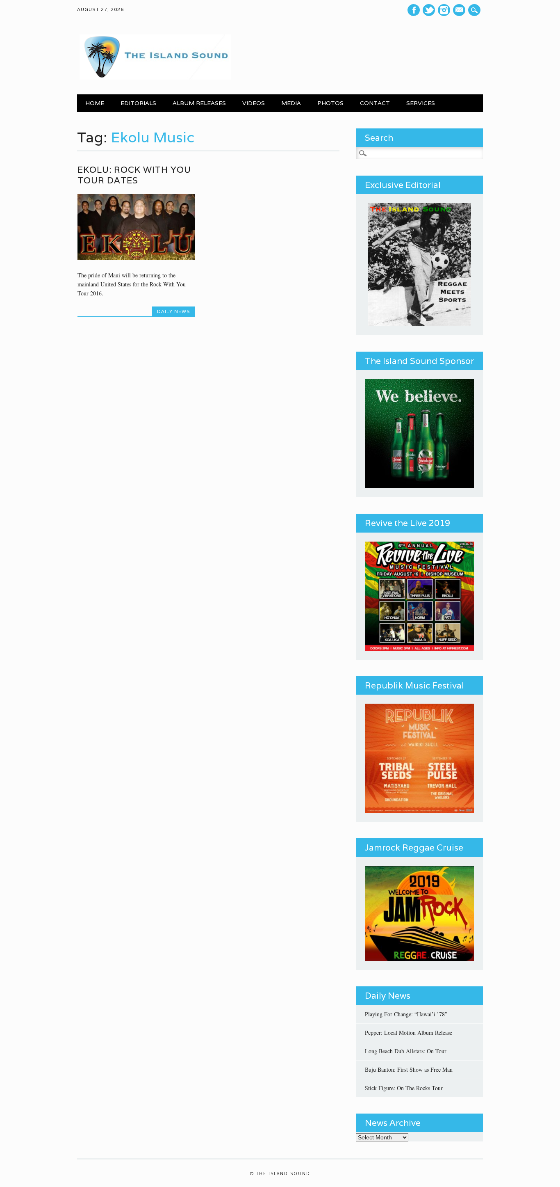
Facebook (413, 10)
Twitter (429, 10)
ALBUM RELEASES (199, 103)
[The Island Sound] (154, 77)
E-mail (460, 10)
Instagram (444, 10)
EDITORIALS (138, 103)
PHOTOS (330, 103)
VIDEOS (253, 103)
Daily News (173, 311)
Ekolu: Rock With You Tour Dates (134, 175)
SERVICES (420, 103)
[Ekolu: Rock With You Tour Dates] (136, 257)
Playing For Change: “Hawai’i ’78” (406, 1014)
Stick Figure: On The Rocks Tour (404, 1088)
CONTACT (375, 103)
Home (94, 103)
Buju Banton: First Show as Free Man (409, 1069)
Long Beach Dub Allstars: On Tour (405, 1051)
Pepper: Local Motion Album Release (408, 1032)
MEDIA (291, 103)
